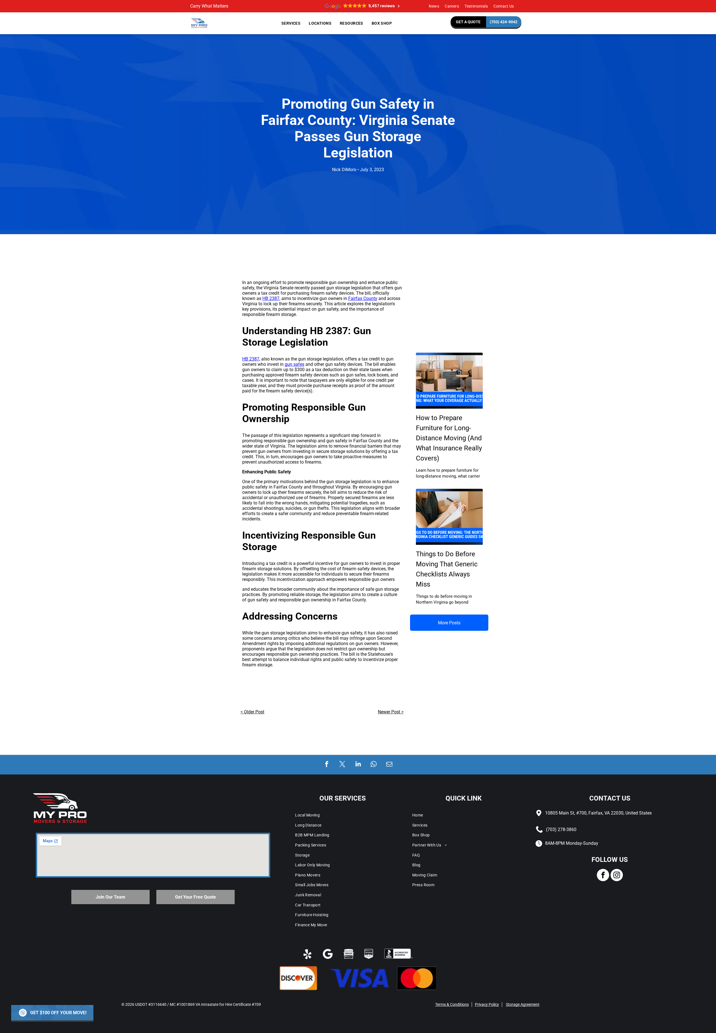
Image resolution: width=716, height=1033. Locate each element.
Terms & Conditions (452, 1004)
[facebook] (326, 764)
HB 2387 (270, 298)
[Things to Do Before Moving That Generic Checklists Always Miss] (449, 517)
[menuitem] (434, 6)
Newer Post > (391, 712)
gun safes (294, 364)
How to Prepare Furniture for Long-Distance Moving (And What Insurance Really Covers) (449, 438)
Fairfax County (362, 298)
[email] (389, 764)
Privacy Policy (487, 1004)
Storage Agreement (523, 1004)
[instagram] (617, 876)
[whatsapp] (373, 764)
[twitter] (342, 764)
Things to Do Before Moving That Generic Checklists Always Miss (447, 569)
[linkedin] (358, 764)
